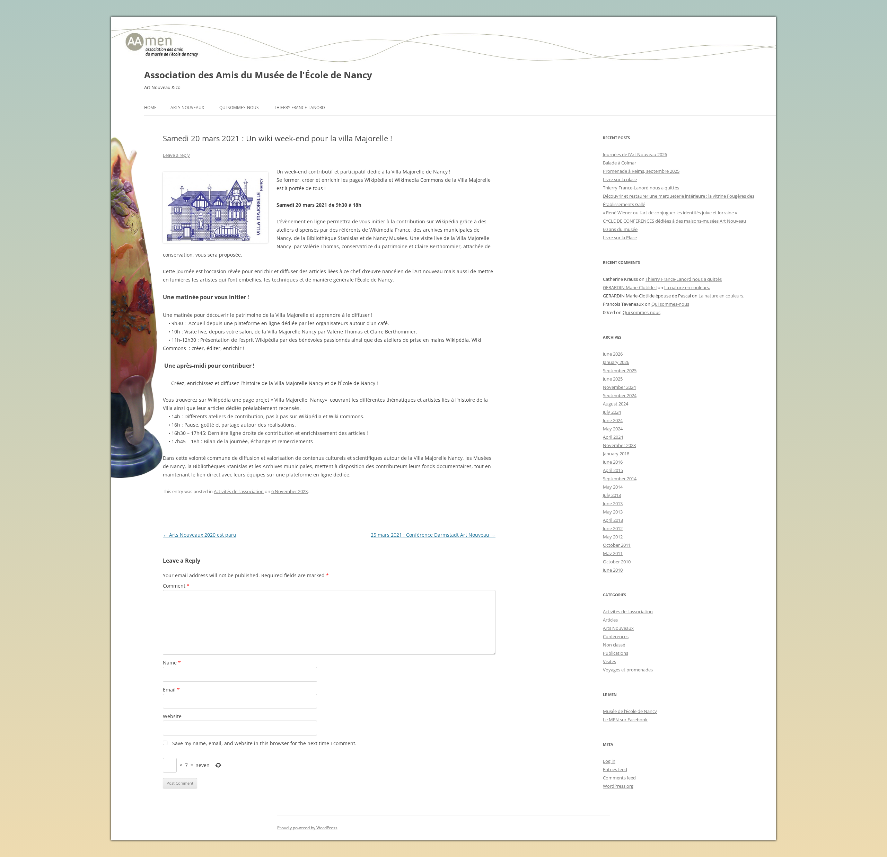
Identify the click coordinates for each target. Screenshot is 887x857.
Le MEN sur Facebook (625, 719)
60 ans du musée (620, 229)
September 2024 (619, 395)
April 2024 (613, 437)
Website (172, 716)
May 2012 (613, 537)
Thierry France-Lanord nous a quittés (641, 188)
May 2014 (613, 487)
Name (172, 662)
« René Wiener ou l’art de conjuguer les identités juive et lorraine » (670, 212)
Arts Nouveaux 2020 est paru (199, 535)
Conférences (616, 636)
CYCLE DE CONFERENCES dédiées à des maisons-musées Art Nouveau (674, 221)
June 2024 (613, 420)
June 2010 (613, 570)
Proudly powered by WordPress (307, 828)
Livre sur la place (620, 179)
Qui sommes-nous (239, 107)
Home (150, 107)
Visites (609, 661)
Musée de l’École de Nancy (630, 711)
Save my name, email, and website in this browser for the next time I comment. (264, 743)
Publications (615, 653)
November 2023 (619, 445)
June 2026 (613, 354)
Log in (609, 761)
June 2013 (613, 503)
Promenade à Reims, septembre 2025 (641, 171)
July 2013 (612, 495)
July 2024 (612, 412)
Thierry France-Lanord (299, 107)
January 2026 (616, 362)
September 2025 (619, 370)
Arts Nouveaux (187, 107)
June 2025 (613, 379)
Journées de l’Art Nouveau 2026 (635, 154)
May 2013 (613, 512)
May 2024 (613, 429)
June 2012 (613, 528)
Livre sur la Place (620, 237)
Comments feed (619, 778)
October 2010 (617, 562)
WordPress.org (618, 786)
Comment (176, 585)
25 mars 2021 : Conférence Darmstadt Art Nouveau (433, 535)
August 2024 (615, 404)
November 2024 (619, 387)
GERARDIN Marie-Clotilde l (630, 287)
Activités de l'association (239, 491)
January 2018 (616, 453)
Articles (610, 620)
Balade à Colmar (619, 163)
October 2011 (617, 545)
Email (171, 689)
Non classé (614, 645)
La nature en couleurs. (687, 287)
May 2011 (613, 553)
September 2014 (619, 478)
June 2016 (613, 462)
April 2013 (613, 520)
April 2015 (613, 470)
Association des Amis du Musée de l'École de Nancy (258, 75)
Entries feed (615, 769)
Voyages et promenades (628, 670)
